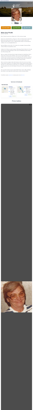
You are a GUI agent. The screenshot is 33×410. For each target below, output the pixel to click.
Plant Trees (14, 96)
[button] (4, 89)
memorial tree (11, 74)
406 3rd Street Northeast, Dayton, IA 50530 (12, 94)
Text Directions (10, 96)
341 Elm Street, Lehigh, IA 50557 (28, 92)
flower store (22, 74)
